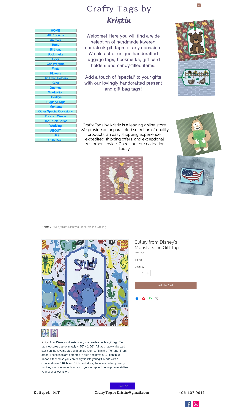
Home (45, 226)
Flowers (55, 73)
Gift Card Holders (56, 78)
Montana (55, 106)
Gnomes (56, 87)
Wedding (55, 125)
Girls (55, 82)
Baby (55, 44)
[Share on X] (157, 299)
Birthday (55, 49)
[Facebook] (188, 404)
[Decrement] (137, 273)
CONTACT (55, 139)
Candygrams (55, 63)
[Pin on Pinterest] (143, 299)
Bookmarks (55, 54)
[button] (199, 4)
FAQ (56, 135)
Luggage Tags (55, 101)
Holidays (56, 96)
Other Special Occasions (55, 111)
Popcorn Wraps (55, 116)
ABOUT (55, 130)
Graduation (55, 92)
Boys (55, 59)
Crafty (100, 8)
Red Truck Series (55, 120)
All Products (55, 35)
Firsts (55, 68)
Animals (55, 40)
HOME (55, 30)
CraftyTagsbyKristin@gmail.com (122, 393)
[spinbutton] (143, 273)
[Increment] (148, 273)
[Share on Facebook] (137, 299)
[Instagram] (196, 404)
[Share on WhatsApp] (150, 299)
